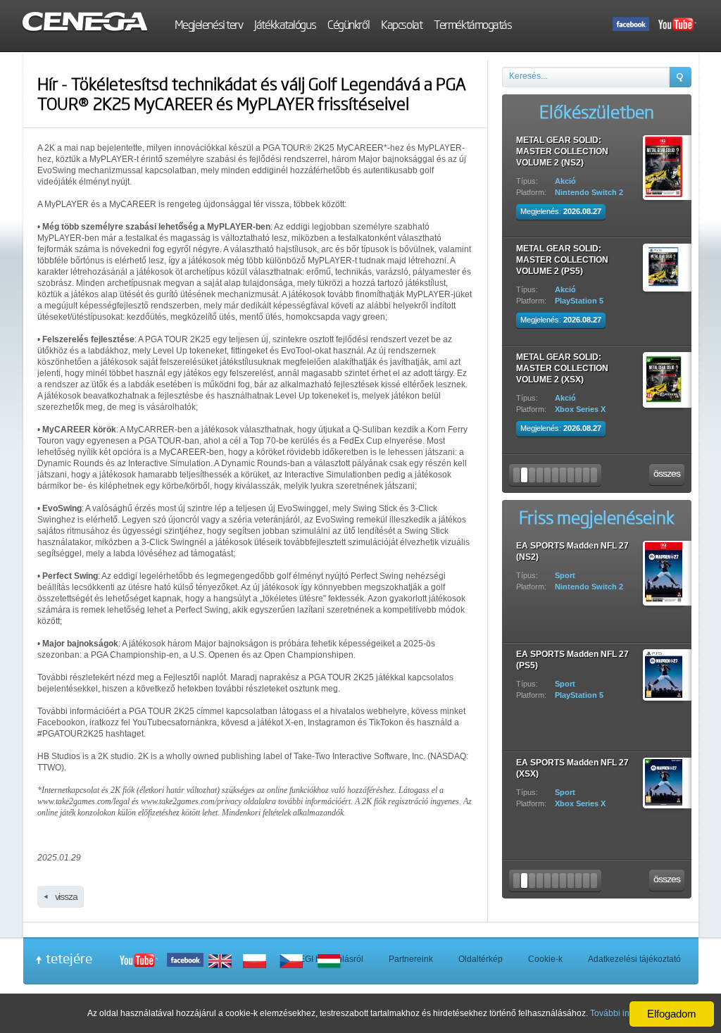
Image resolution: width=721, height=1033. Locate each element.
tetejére (69, 958)
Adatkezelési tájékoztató (634, 959)
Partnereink (411, 959)
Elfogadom (671, 1014)
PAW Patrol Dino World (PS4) (573, 763)
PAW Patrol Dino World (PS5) (573, 546)
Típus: (527, 169)
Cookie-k (545, 959)
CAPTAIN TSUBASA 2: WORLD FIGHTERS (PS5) (566, 254)
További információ (626, 1013)
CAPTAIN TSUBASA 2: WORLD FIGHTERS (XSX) (566, 362)
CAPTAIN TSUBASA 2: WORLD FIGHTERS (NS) (564, 145)
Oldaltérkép (480, 959)
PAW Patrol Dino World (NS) (571, 654)
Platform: (531, 181)
